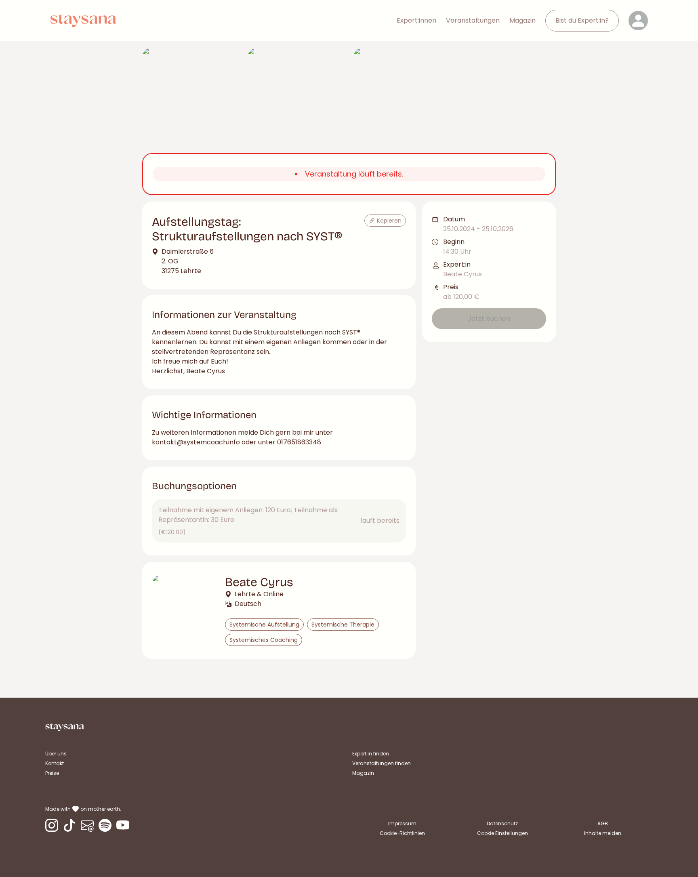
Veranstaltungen (473, 20)
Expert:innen (416, 20)
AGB (602, 823)
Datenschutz (502, 823)
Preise (52, 773)
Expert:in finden (370, 753)
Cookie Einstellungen (502, 833)
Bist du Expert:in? (582, 20)
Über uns (56, 753)
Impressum (402, 823)
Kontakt (54, 763)
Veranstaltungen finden (381, 763)
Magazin (522, 20)
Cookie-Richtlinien (402, 833)
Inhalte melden (602, 833)
